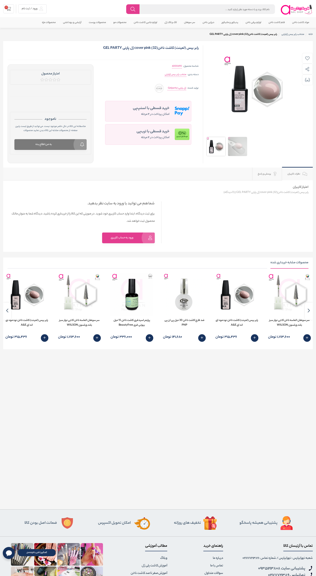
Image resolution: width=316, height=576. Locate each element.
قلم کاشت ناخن (276, 22)
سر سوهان (189, 22)
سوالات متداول (213, 573)
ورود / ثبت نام (30, 8)
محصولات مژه (49, 22)
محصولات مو (119, 22)
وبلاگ (163, 558)
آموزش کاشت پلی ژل (154, 565)
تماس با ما (216, 565)
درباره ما (218, 558)
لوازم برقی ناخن (253, 22)
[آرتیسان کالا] (296, 10)
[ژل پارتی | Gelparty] (159, 88)
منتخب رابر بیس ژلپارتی (175, 75)
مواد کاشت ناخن (300, 22)
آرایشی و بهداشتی (72, 22)
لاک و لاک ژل (170, 22)
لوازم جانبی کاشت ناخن (145, 22)
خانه (310, 34)
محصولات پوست (97, 22)
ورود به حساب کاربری (122, 238)
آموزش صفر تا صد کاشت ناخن (149, 573)
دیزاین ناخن (208, 22)
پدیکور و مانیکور (230, 22)
